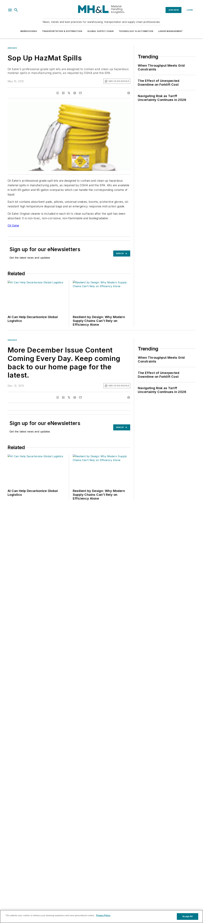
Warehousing (28, 31)
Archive (12, 48)
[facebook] (57, 93)
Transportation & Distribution (62, 31)
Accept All (187, 916)
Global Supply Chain (100, 31)
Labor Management (170, 31)
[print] (128, 93)
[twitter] (69, 93)
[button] (10, 10)
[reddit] (74, 93)
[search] (16, 10)
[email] (80, 93)
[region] (101, 916)
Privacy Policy (103, 915)
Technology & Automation (136, 31)
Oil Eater (13, 225)
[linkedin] (63, 93)
